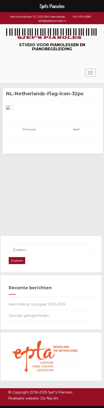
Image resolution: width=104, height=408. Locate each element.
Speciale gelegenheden (29, 315)
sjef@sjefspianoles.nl (52, 20)
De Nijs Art (49, 398)
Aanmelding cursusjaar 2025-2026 (37, 304)
